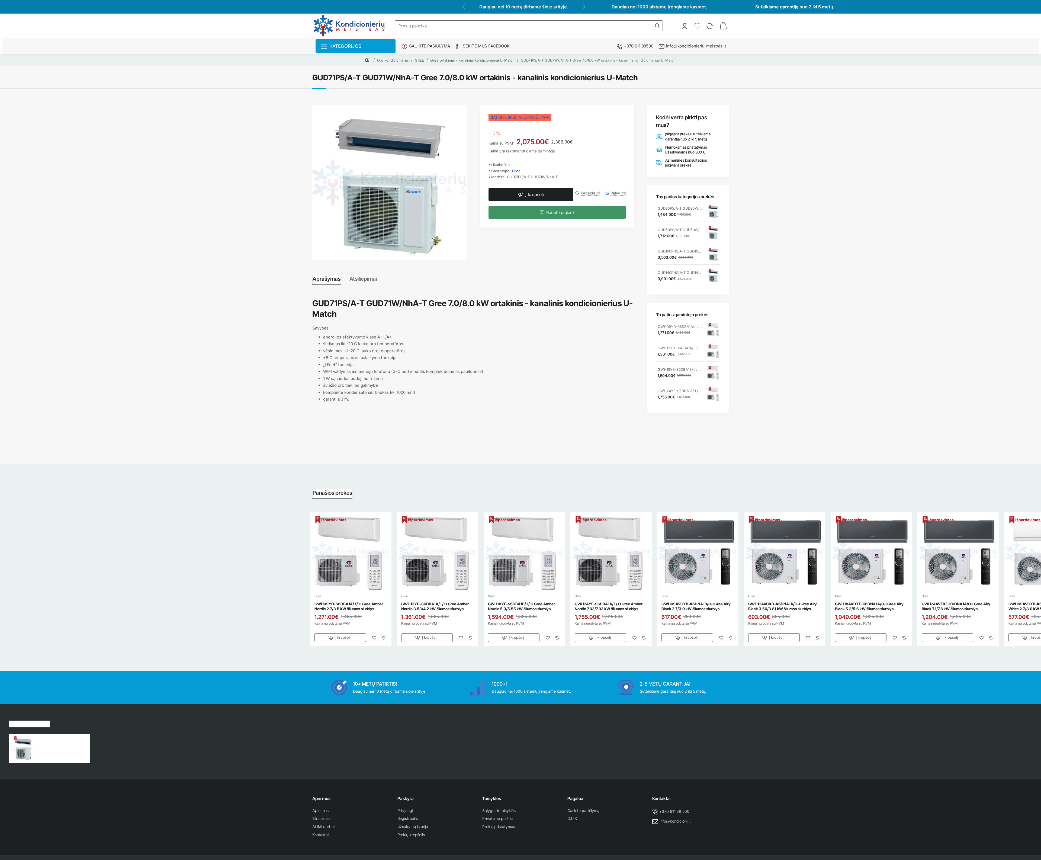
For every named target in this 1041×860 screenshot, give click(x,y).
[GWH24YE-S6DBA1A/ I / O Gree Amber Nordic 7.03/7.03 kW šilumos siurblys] (713, 394)
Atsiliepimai (363, 279)
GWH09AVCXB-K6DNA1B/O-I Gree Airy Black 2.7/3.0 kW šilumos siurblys (696, 606)
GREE (419, 60)
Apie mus (321, 798)
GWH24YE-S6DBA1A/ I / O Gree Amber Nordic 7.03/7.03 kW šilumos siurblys (680, 391)
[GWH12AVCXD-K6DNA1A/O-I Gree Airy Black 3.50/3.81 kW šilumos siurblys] (784, 552)
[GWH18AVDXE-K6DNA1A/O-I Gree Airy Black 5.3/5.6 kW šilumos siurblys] (871, 552)
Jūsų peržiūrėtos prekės (29, 723)
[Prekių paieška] (657, 26)
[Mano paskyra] (685, 25)
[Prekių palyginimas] (710, 25)
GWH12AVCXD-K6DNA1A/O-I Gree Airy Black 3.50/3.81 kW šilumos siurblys (782, 606)
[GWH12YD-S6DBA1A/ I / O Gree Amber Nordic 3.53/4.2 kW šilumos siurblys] (713, 351)
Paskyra (405, 798)
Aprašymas (326, 279)
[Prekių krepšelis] (723, 25)
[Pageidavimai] (697, 25)
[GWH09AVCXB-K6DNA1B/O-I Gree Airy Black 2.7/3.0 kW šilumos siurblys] (697, 552)
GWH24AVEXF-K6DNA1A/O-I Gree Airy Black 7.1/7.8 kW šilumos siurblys (956, 606)
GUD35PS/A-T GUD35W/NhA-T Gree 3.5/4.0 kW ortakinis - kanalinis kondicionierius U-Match (680, 208)
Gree (516, 171)
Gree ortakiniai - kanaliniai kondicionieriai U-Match (472, 60)
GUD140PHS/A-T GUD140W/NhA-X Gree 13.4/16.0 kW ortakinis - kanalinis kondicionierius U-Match (680, 272)
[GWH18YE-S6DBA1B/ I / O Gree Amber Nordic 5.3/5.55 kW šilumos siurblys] (713, 372)
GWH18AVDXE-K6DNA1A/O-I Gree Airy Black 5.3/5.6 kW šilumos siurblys (869, 606)
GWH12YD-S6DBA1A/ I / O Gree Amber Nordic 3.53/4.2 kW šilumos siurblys (680, 348)
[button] (531, 194)
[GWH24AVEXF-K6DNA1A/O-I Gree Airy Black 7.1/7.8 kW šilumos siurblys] (958, 552)
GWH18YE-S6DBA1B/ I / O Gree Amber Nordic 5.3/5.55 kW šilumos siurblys (680, 369)
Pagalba (575, 798)
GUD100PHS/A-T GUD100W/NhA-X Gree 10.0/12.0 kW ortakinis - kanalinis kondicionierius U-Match (680, 251)
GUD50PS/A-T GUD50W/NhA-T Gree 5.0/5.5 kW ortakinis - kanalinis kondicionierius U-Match (680, 230)
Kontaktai (661, 798)
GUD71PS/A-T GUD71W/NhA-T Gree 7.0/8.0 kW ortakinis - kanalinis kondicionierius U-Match (598, 60)
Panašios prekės (332, 493)
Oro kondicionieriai (393, 60)
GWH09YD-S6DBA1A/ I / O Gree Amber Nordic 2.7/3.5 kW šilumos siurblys (680, 326)
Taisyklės (491, 798)
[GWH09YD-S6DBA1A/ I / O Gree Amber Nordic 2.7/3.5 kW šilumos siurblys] (713, 330)
